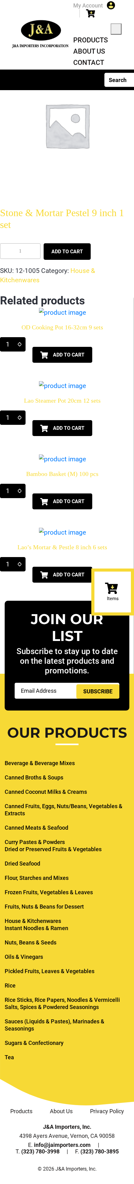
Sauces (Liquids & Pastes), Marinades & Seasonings (54, 1025)
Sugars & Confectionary (34, 1043)
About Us (89, 51)
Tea (9, 1057)
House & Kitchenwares (33, 921)
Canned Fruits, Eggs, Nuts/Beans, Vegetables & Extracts (63, 810)
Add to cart (67, 252)
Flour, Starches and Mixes (37, 878)
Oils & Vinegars (24, 957)
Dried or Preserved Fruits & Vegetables (53, 849)
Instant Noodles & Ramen (36, 928)
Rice (10, 985)
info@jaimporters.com (62, 1145)
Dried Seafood (22, 863)
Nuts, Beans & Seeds (30, 942)
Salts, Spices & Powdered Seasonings (52, 1007)
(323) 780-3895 (99, 1151)
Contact (88, 62)
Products (90, 40)
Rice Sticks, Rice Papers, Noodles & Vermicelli (62, 1000)
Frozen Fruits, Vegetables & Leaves (49, 892)
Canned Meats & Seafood (36, 827)
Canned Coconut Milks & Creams (46, 792)
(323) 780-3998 (40, 1151)
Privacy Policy (107, 1111)
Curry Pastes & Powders (35, 842)
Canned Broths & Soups (34, 777)
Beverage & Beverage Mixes (40, 763)
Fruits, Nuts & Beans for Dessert (44, 906)
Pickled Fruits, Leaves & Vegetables (49, 971)
